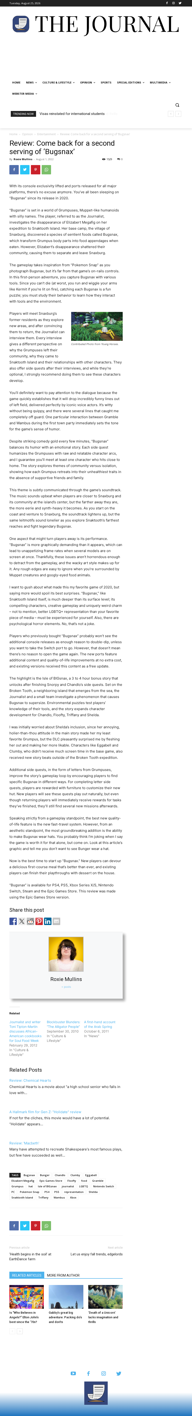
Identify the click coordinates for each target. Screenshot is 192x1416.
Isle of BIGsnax (47, 1186)
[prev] (171, 114)
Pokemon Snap (29, 1192)
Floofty (71, 1180)
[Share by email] (56, 921)
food (84, 1180)
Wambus (59, 1197)
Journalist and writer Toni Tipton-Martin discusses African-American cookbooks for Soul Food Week (25, 1031)
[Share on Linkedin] (48, 921)
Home (13, 134)
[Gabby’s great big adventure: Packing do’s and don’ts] (66, 1297)
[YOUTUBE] (73, 1374)
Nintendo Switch (103, 1186)
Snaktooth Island (22, 1197)
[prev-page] (12, 1331)
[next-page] (20, 1331)
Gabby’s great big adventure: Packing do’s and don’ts (65, 1317)
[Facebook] (167, 3)
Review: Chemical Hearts (30, 1080)
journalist (68, 1186)
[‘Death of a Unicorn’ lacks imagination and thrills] (105, 1297)
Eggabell (91, 1175)
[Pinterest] (35, 169)
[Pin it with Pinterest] (39, 921)
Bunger (45, 1175)
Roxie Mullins (23, 159)
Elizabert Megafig (22, 1180)
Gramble (97, 1180)
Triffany (43, 1197)
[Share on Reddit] (30, 921)
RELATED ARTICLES (26, 1275)
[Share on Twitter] (22, 921)
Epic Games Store (51, 1180)
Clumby (75, 1175)
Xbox (73, 1197)
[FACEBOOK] (88, 1374)
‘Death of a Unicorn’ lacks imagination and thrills (76, 114)
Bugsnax (29, 1175)
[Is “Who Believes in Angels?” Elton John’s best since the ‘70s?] (26, 1297)
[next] (178, 114)
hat (31, 1186)
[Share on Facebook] (13, 921)
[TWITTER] (118, 1374)
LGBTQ (83, 1186)
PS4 (46, 1192)
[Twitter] (180, 3)
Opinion (27, 134)
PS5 (56, 1192)
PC (13, 1192)
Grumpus (17, 1186)
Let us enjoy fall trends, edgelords (97, 1254)
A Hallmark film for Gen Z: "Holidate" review (45, 1112)
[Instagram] (173, 3)
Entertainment (46, 134)
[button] (177, 105)
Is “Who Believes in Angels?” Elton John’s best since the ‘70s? (24, 1317)
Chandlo (60, 1175)
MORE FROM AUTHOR (63, 1275)
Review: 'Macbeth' (24, 1143)
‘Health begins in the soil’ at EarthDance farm (30, 1256)
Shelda (93, 1192)
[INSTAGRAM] (103, 1374)
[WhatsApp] (46, 169)
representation (74, 1192)
